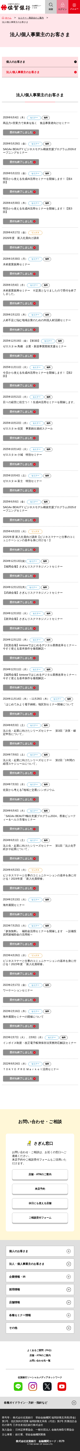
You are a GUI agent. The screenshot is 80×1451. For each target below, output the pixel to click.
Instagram (32, 1386)
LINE (18, 1386)
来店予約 (40, 1188)
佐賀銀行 (15, 7)
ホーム (8, 18)
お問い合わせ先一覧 (40, 1360)
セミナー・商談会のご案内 (31, 18)
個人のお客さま (15, 61)
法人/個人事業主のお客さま (23, 72)
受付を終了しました (21, 132)
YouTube (61, 1386)
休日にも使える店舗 (40, 1203)
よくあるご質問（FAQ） (40, 1350)
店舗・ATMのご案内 (40, 1174)
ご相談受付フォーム (40, 1217)
